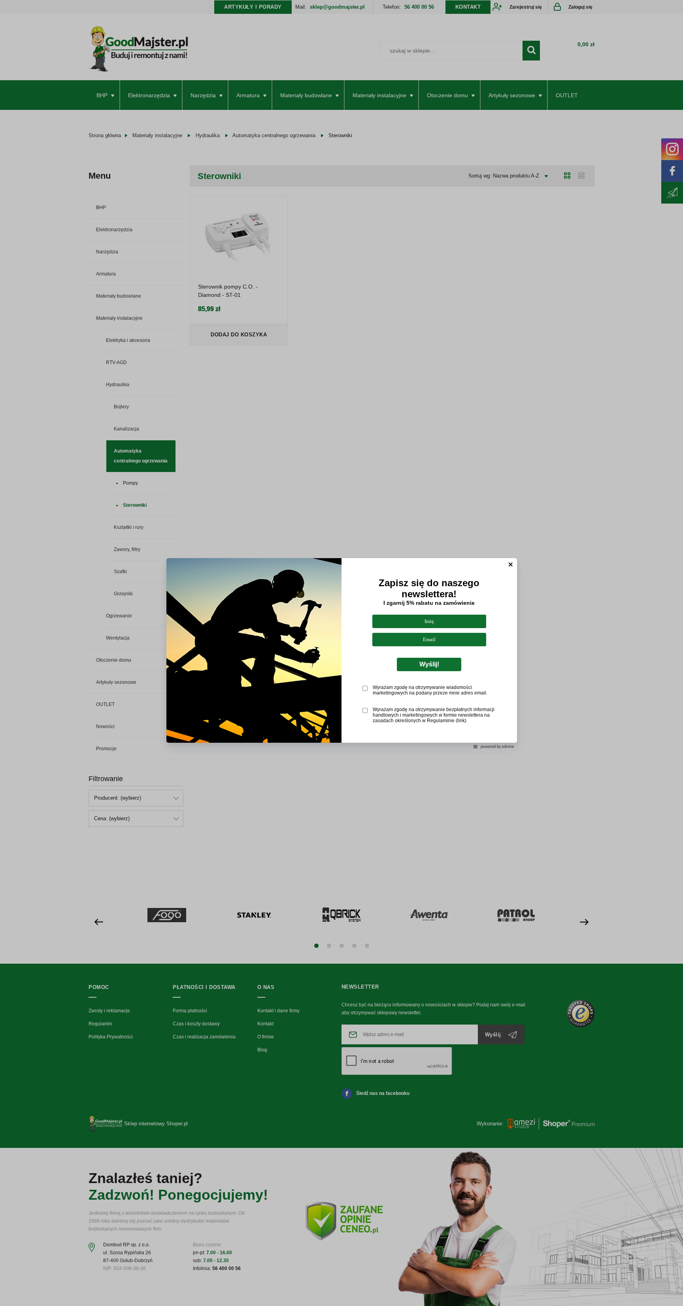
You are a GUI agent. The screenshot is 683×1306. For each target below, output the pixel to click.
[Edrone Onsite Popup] (341, 653)
